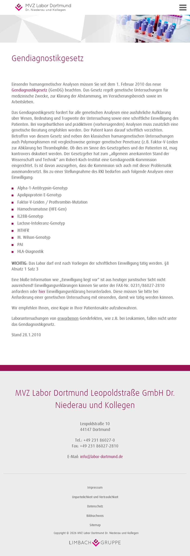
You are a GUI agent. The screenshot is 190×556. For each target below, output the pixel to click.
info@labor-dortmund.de (101, 456)
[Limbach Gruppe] (95, 543)
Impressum (95, 488)
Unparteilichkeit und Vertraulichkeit (95, 497)
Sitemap (95, 525)
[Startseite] (74, 7)
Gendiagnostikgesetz (30, 90)
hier (42, 291)
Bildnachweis (95, 516)
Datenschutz (95, 506)
